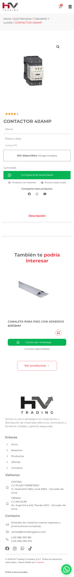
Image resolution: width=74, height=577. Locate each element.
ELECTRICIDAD (22, 18)
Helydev (40, 562)
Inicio (7, 18)
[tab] (37, 216)
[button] (58, 47)
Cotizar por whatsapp (37, 175)
